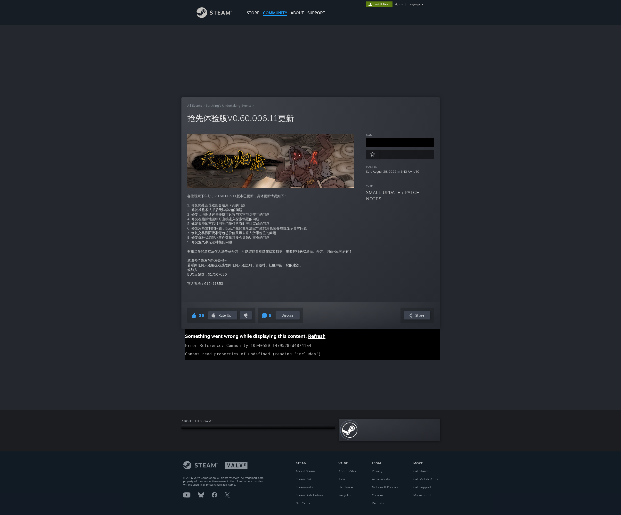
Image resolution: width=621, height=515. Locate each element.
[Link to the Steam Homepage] (214, 17)
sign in (399, 4)
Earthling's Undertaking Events (228, 105)
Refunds (378, 503)
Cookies (377, 495)
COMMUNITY (275, 12)
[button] (400, 142)
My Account (422, 495)
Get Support (422, 487)
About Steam (305, 471)
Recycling (345, 495)
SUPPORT (316, 12)
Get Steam (420, 471)
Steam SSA (303, 479)
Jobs (341, 479)
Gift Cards (303, 503)
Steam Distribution (309, 495)
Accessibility (381, 479)
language (414, 4)
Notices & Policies (385, 487)
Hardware (345, 487)
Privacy (377, 471)
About (297, 12)
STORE (253, 12)
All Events (194, 105)
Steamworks (304, 487)
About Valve (347, 471)
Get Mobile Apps (425, 479)
